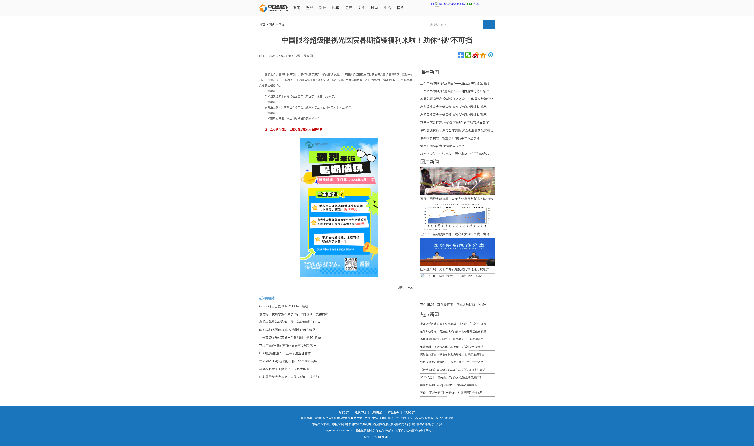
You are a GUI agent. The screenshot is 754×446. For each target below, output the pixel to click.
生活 (387, 8)
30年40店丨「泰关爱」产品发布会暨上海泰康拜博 (450, 377)
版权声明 (360, 412)
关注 (361, 8)
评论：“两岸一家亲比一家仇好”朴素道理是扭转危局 (451, 392)
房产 (348, 8)
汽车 (335, 8)
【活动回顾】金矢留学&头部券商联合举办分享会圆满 (452, 369)
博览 (400, 8)
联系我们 (409, 412)
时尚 (374, 8)
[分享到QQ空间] (483, 55)
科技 (322, 8)
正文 (281, 24)
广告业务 (393, 412)
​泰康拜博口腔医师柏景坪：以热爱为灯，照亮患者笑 (451, 339)
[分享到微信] (468, 55)
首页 (262, 24)
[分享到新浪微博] (475, 55)
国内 (272, 24)
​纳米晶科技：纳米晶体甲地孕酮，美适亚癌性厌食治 (451, 346)
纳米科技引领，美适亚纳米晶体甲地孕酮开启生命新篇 (453, 331)
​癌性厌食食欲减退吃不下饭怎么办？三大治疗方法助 (451, 362)
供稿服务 (377, 412)
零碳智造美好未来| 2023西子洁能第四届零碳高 (449, 385)
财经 (309, 8)
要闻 (296, 8)
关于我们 (344, 412)
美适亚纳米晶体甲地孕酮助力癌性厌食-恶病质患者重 (452, 354)
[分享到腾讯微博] (490, 55)
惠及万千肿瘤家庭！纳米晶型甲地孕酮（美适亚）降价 (453, 323)
